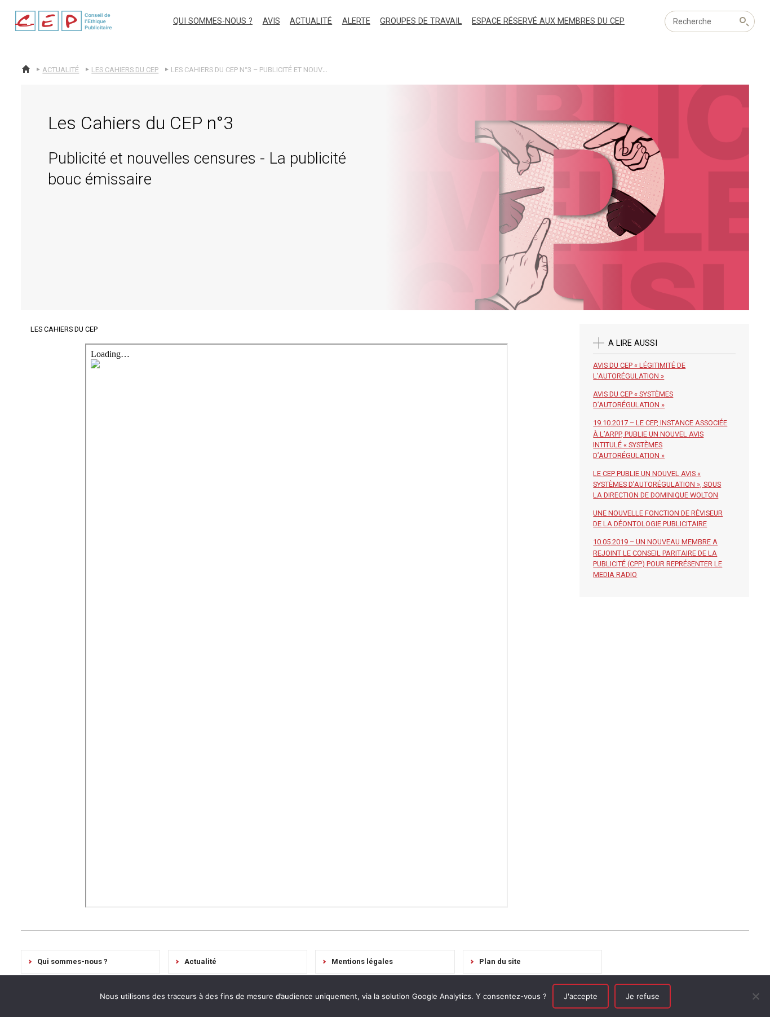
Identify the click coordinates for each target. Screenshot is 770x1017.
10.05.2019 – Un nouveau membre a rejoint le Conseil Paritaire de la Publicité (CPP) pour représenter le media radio (657, 558)
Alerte (356, 21)
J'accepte (581, 996)
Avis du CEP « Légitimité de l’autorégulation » (639, 370)
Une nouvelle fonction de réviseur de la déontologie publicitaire (658, 518)
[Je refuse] (756, 996)
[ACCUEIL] (26, 69)
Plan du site (500, 961)
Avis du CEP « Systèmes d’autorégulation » (633, 399)
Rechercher (744, 21)
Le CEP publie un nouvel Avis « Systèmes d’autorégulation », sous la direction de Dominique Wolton (657, 484)
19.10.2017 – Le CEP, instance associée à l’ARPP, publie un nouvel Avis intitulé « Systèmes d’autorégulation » (660, 439)
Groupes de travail (421, 21)
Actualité (311, 21)
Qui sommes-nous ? (213, 21)
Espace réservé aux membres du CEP (548, 21)
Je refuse (643, 996)
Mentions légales (362, 961)
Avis (271, 21)
